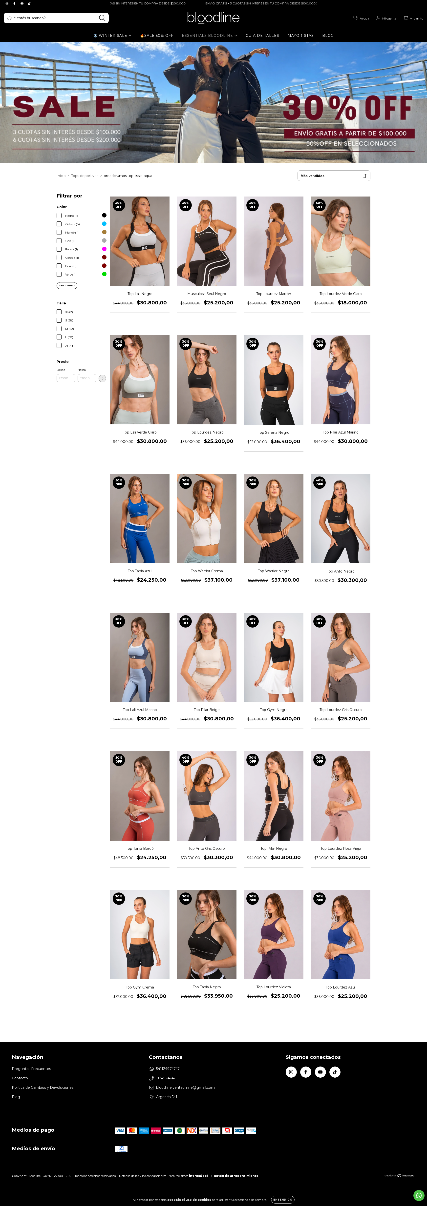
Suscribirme (247, 95)
